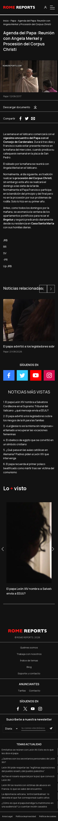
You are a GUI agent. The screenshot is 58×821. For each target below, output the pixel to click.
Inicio (6, 20)
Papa (13, 20)
